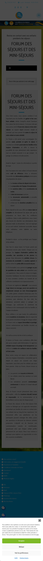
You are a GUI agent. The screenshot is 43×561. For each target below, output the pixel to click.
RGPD (16, 558)
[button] (40, 520)
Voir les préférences (21, 553)
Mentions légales (24, 558)
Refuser (21, 547)
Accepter (21, 541)
